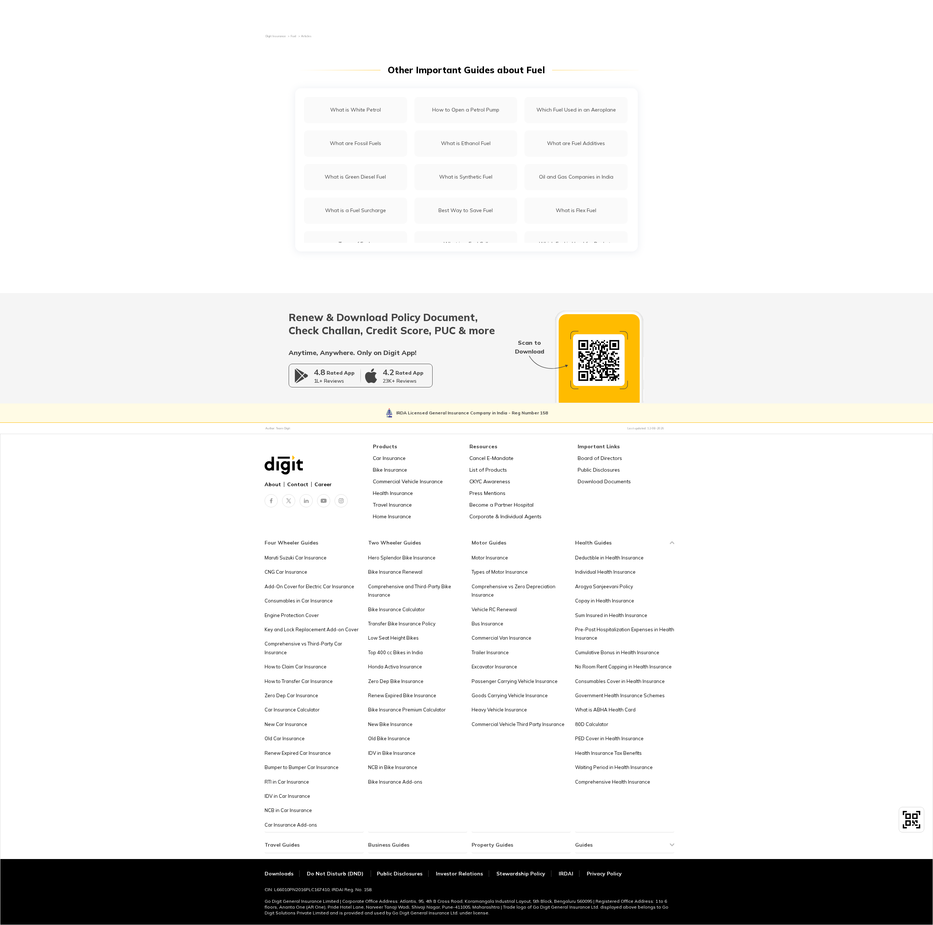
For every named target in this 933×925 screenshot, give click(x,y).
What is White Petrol (355, 109)
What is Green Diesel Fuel (355, 176)
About (273, 484)
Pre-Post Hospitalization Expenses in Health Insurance (624, 634)
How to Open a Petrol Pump (465, 109)
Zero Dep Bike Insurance (395, 681)
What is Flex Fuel (576, 210)
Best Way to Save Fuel (465, 210)
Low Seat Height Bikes (393, 638)
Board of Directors (600, 458)
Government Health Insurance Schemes (620, 695)
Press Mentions (487, 493)
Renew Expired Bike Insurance (402, 695)
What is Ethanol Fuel (466, 143)
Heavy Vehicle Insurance (499, 710)
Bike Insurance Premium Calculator (407, 710)
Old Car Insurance (285, 738)
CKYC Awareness (489, 481)
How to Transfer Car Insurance (299, 681)
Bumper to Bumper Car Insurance (302, 767)
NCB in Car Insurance (288, 810)
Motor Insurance (490, 558)
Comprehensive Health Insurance (612, 782)
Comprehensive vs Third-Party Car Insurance (303, 648)
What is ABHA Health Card (605, 710)
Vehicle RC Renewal (494, 609)
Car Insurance (389, 458)
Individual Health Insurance (605, 572)
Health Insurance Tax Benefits (608, 753)
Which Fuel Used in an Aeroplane (576, 109)
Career (323, 484)
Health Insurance (393, 493)
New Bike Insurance (390, 724)
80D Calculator (591, 724)
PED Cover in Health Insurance (609, 738)
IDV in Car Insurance (287, 796)
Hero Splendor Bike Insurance (402, 558)
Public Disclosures (599, 470)
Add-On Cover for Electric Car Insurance (309, 586)
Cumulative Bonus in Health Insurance (617, 652)
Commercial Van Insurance (501, 638)
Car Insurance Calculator (292, 710)
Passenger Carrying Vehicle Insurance (515, 681)
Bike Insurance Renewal (395, 572)
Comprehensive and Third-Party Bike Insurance (409, 591)
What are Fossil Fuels (355, 143)
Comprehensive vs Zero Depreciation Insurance (513, 591)
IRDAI (566, 873)
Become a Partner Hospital (501, 504)
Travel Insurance (392, 504)
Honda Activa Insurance (395, 667)
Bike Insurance (390, 470)
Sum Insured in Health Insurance (611, 615)
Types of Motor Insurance (500, 572)
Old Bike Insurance (389, 738)
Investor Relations (459, 873)
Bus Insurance (487, 624)
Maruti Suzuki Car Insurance (296, 558)
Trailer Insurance (490, 652)
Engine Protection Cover (292, 615)
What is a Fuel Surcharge (355, 210)
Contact (297, 484)
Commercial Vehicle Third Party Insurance (518, 724)
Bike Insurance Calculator (396, 609)
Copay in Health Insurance (604, 601)
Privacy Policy (604, 873)
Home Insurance (392, 516)
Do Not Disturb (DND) (336, 873)
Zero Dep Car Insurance (291, 695)
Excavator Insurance (494, 667)
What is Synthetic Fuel (465, 176)
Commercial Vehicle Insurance (408, 481)
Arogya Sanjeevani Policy (604, 586)
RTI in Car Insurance (287, 782)
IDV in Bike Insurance (391, 753)
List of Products (488, 470)
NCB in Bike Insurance (392, 767)
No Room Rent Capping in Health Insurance (623, 667)
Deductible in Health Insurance (609, 558)
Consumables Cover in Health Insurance (620, 681)
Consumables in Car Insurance (299, 601)
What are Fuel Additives (576, 143)
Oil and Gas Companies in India (576, 176)
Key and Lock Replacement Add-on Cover (312, 629)
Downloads (279, 873)
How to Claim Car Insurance (296, 667)
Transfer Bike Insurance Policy (402, 624)
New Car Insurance (286, 724)
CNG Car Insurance (286, 572)
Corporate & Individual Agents (505, 516)
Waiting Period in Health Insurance (614, 767)
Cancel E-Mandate (491, 458)
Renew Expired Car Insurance (298, 753)
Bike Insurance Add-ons (395, 782)
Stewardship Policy (520, 873)
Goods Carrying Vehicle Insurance (510, 695)
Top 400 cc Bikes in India (395, 652)
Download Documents (604, 481)
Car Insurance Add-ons (291, 825)
